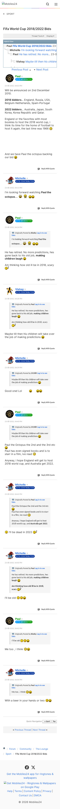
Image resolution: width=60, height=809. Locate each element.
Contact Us (25, 795)
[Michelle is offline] (10, 180)
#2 (54, 176)
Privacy (47, 791)
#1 (54, 74)
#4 (54, 287)
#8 (54, 551)
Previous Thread (23, 729)
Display (50, 36)
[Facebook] (27, 767)
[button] (47, 4)
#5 (54, 356)
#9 (54, 617)
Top (54, 721)
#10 (53, 668)
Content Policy (32, 791)
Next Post (42, 69)
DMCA (37, 795)
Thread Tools (37, 36)
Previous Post (20, 69)
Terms (18, 791)
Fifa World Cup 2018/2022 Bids (27, 29)
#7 (54, 483)
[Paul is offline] (10, 78)
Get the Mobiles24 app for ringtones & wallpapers (30, 775)
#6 (54, 410)
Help (9, 791)
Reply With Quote (48, 169)
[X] (33, 767)
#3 (54, 216)
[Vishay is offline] (10, 291)
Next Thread (39, 729)
